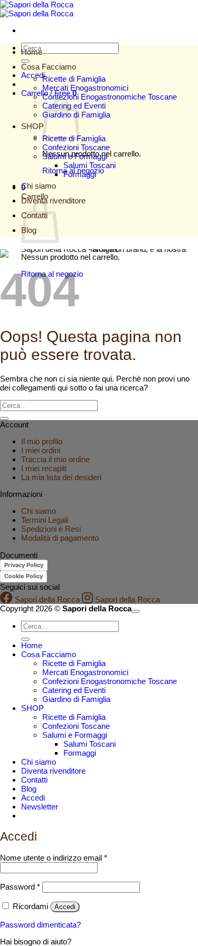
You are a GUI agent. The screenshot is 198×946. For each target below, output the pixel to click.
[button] (39, 806)
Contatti (34, 779)
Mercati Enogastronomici (85, 87)
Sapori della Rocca (46, 599)
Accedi (65, 907)
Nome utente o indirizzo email (53, 857)
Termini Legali (44, 519)
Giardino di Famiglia (76, 699)
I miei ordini (40, 450)
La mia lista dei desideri (61, 477)
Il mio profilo (41, 441)
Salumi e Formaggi (74, 156)
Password (20, 886)
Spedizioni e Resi (51, 528)
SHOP (32, 126)
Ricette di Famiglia (74, 78)
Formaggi (79, 174)
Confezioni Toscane (76, 147)
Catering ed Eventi (74, 690)
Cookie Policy (23, 576)
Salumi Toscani (89, 165)
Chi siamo (38, 185)
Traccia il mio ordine (55, 459)
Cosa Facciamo (48, 66)
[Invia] (25, 61)
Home (31, 51)
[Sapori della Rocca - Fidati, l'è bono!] (36, 9)
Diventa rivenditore (53, 770)
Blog (28, 788)
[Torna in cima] (135, 611)
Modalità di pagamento (60, 537)
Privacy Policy (23, 565)
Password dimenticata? (40, 924)
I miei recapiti (44, 468)
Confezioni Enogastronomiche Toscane (109, 96)
